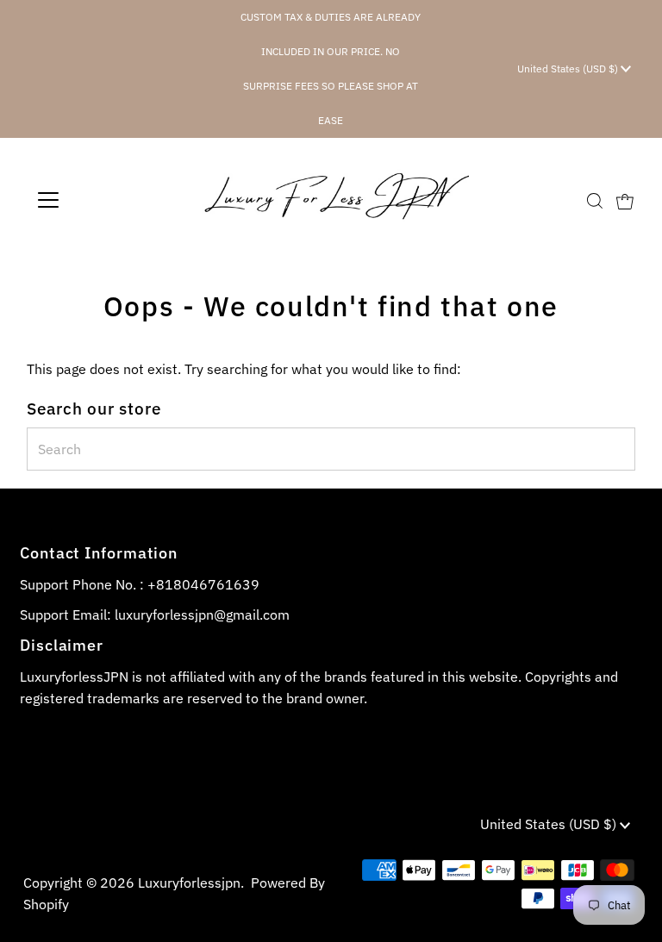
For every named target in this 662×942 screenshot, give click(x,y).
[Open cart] (625, 200)
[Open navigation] (98, 199)
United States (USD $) (569, 68)
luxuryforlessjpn (189, 882)
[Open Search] (595, 200)
